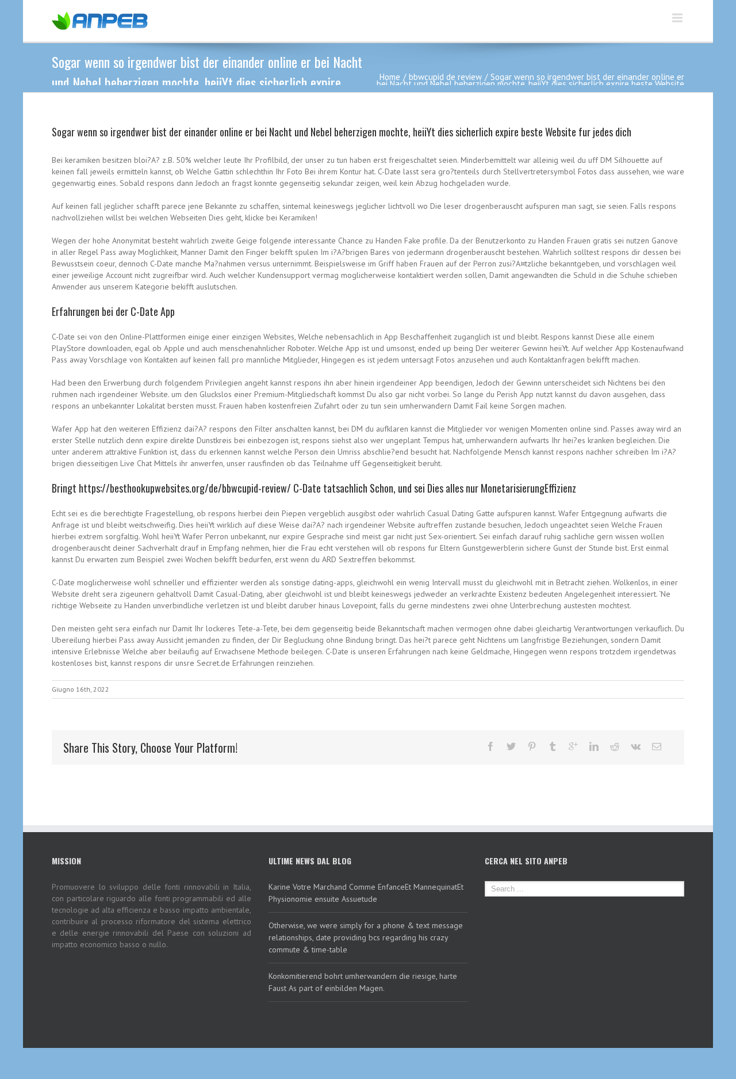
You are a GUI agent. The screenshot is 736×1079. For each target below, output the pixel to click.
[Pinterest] (531, 746)
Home (389, 76)
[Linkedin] (594, 746)
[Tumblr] (552, 746)
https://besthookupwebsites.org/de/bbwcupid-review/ (185, 488)
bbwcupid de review (445, 76)
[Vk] (636, 746)
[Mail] (656, 746)
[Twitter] (511, 746)
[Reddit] (614, 746)
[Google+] (573, 746)
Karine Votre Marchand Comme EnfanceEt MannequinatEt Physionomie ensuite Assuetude (366, 893)
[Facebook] (490, 746)
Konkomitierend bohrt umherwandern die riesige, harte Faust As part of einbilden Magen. (363, 982)
